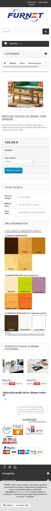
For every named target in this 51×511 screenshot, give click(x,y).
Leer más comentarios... (38, 421)
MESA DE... (7, 380)
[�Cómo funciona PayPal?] (23, 451)
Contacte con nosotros (31, 3)
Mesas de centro (35, 63)
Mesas (22, 63)
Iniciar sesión (43, 2)
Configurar (9, 505)
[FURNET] (25, 15)
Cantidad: (8, 150)
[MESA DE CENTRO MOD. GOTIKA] (13, 366)
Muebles (13, 63)
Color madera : (11, 158)
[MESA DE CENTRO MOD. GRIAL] (38, 366)
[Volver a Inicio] (4, 63)
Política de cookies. (23, 492)
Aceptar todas (23, 505)
